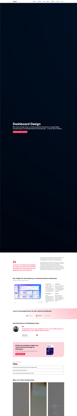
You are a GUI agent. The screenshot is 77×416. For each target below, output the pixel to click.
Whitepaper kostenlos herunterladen (20, 131)
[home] (14, 1)
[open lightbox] (27, 291)
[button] (34, 1)
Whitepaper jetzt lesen (20, 354)
